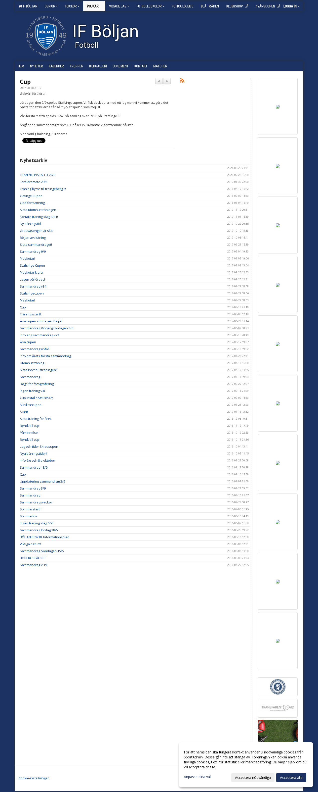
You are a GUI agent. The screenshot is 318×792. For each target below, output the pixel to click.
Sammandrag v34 (33, 286)
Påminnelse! (29, 432)
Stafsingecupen (32, 293)
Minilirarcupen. (31, 404)
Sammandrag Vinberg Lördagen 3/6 (46, 328)
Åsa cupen (28, 342)
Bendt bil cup (29, 425)
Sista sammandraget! (36, 244)
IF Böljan (29, 6)
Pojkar (93, 6)
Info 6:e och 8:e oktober (37, 460)
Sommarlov (28, 516)
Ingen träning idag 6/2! (36, 523)
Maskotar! (27, 258)
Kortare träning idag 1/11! (39, 216)
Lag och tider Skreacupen (39, 446)
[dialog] (246, 764)
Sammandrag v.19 (33, 565)
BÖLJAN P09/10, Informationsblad (44, 537)
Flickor (71, 6)
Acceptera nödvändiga (253, 777)
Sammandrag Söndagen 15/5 (42, 551)
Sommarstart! (30, 509)
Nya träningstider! (33, 453)
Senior (50, 6)
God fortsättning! (32, 202)
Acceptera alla (291, 777)
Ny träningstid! (30, 223)
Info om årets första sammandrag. (46, 356)
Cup (25, 82)
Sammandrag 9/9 (33, 251)
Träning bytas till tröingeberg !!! (43, 189)
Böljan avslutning (33, 237)
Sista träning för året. (36, 418)
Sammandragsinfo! (34, 349)
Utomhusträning (32, 363)
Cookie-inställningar (34, 778)
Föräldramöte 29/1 (33, 182)
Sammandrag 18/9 (33, 467)
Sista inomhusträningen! (38, 370)
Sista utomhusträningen (38, 209)
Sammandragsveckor (36, 502)
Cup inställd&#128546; (36, 398)
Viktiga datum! (30, 544)
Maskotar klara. (31, 272)
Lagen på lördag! (32, 279)
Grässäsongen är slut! (36, 230)
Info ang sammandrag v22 (39, 335)
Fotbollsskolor (149, 6)
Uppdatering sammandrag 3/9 (42, 481)
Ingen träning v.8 (32, 391)
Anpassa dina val (197, 777)
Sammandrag (30, 377)
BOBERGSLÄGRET (33, 558)
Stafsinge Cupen (32, 265)
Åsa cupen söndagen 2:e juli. (41, 321)
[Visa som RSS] (182, 81)
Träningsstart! (30, 314)
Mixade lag (117, 6)
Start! (24, 411)
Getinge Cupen (31, 196)
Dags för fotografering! (37, 384)
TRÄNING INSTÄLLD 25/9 (37, 175)
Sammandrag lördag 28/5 (39, 530)
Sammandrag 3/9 (33, 488)
